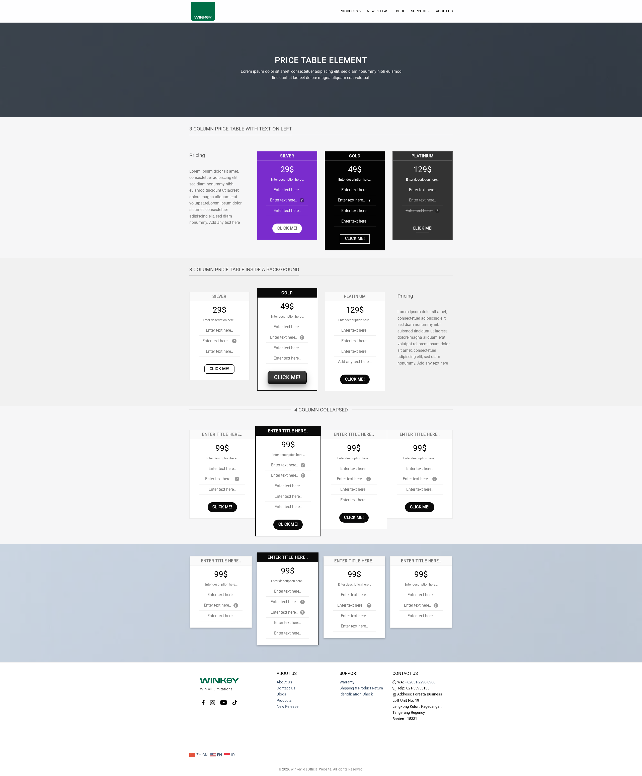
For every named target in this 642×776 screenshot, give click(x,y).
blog (401, 11)
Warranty (347, 682)
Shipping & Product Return (361, 688)
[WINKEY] (214, 11)
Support (419, 11)
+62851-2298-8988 (420, 682)
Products (349, 11)
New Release (287, 706)
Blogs (281, 694)
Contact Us (286, 688)
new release (378, 11)
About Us (444, 11)
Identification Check (356, 694)
